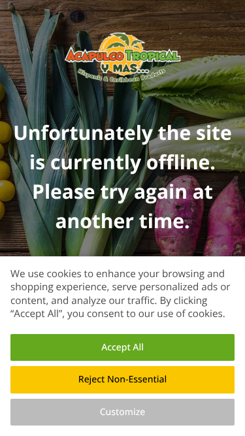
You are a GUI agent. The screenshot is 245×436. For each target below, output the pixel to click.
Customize (123, 412)
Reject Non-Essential (122, 379)
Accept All (122, 347)
